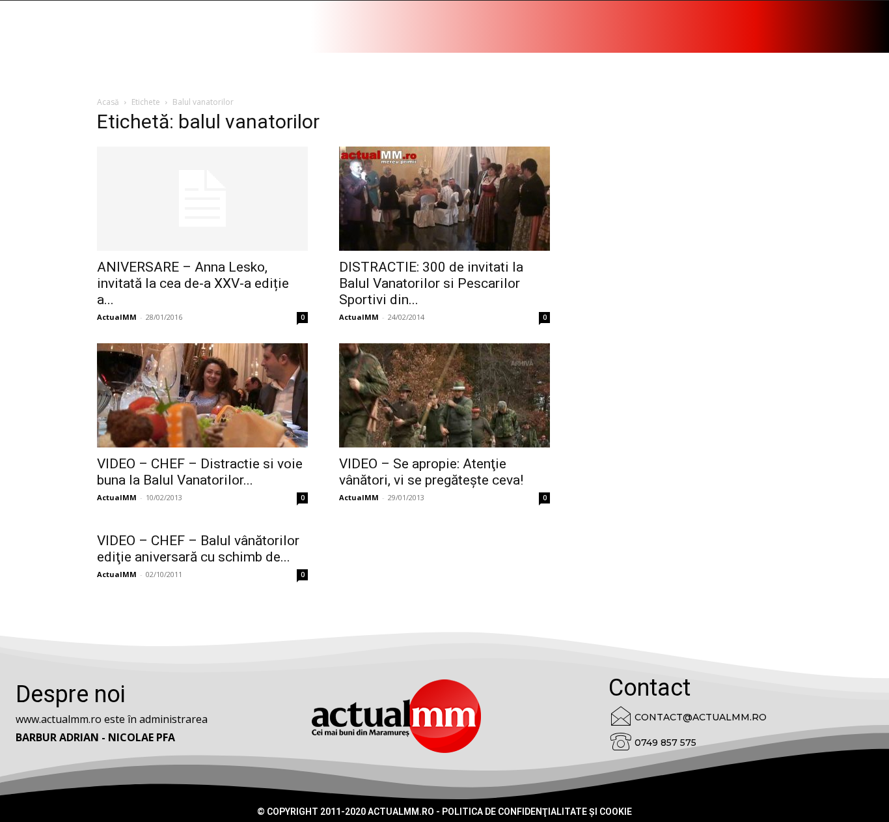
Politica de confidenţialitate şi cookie (537, 811)
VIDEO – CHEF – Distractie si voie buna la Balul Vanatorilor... (200, 472)
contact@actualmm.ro (701, 717)
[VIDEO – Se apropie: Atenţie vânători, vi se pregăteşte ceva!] (444, 395)
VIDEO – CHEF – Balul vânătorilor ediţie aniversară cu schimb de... (198, 549)
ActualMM (117, 317)
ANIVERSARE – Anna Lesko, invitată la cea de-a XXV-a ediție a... (193, 283)
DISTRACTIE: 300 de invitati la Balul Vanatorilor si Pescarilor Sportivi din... (431, 283)
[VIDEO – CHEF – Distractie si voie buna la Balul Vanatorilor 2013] (202, 395)
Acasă (108, 101)
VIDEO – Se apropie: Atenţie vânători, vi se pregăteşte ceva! (431, 472)
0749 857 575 (665, 742)
